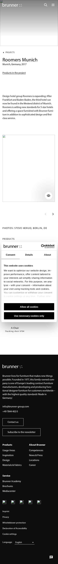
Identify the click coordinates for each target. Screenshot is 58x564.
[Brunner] (12, 5)
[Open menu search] (45, 4)
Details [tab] (29, 254)
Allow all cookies (29, 307)
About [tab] (47, 254)
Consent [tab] (10, 254)
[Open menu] (53, 4)
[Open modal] (28, 168)
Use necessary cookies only (29, 315)
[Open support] (51, 557)
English (18, 542)
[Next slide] (53, 214)
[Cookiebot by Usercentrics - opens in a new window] (41, 246)
